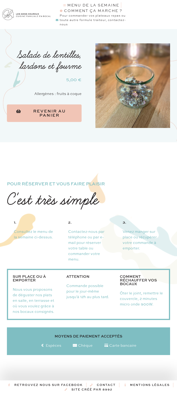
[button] (44, 113)
